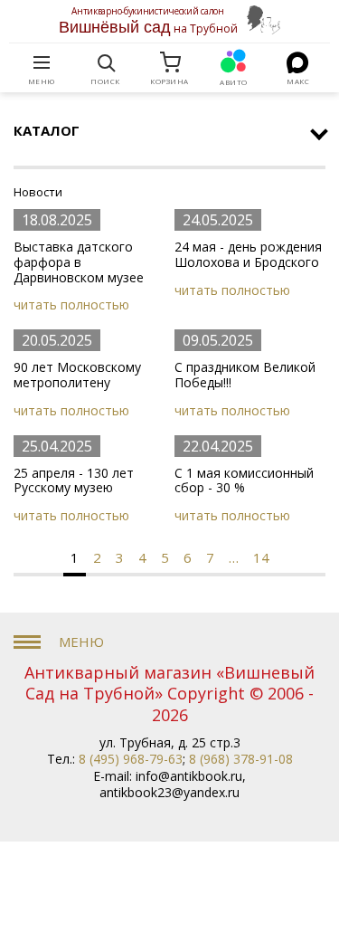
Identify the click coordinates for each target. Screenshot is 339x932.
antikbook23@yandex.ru (169, 792)
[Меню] (41, 62)
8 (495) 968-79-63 (131, 758)
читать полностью (71, 304)
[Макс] (298, 62)
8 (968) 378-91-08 (241, 758)
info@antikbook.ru (189, 776)
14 (261, 557)
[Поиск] (105, 62)
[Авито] (234, 62)
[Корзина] (169, 62)
